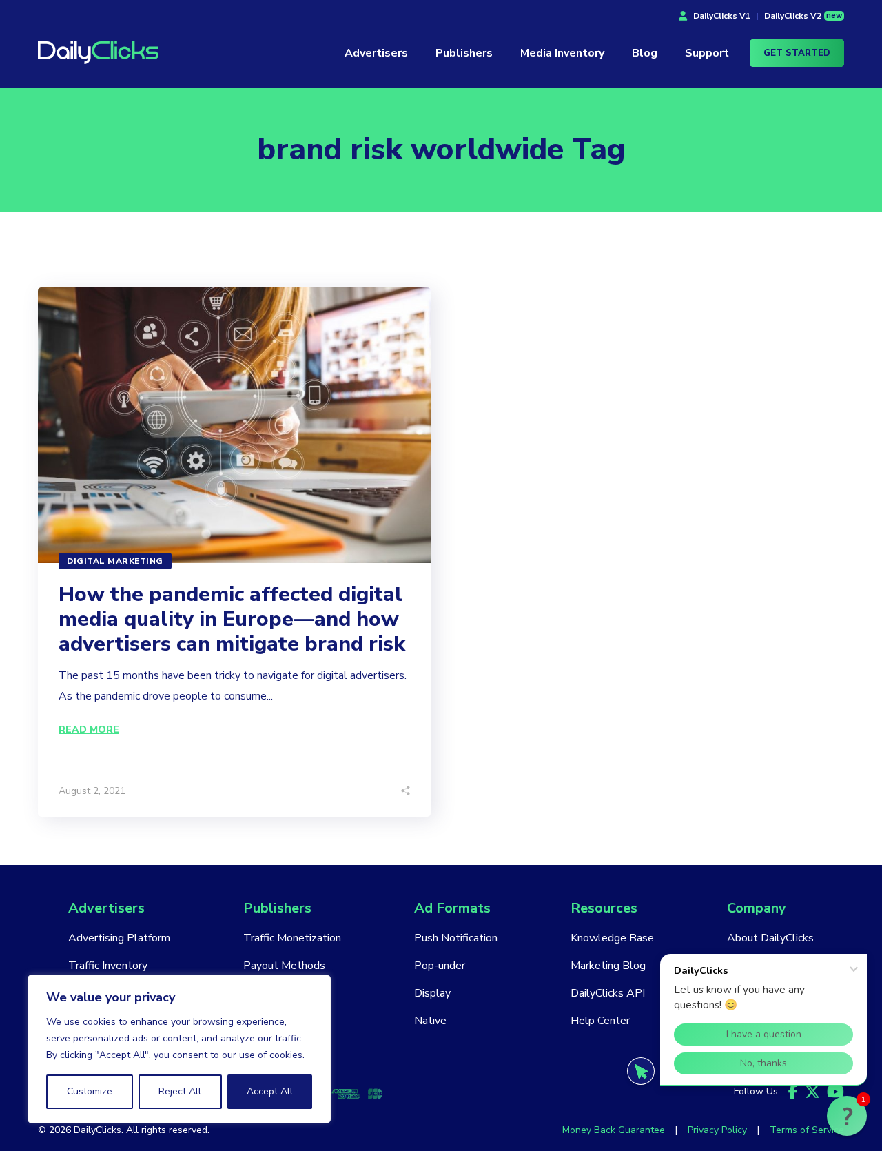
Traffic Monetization (292, 938)
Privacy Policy (717, 1130)
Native (430, 1020)
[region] (179, 1049)
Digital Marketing (115, 561)
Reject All (179, 1091)
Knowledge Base (612, 938)
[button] (847, 1116)
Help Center (600, 1020)
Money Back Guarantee (613, 1130)
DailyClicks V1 (721, 15)
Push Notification (456, 938)
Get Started (796, 53)
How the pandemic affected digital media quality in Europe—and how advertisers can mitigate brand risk (232, 619)
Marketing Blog (608, 965)
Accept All (270, 1091)
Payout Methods (284, 965)
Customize (89, 1091)
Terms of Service (807, 1130)
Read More (89, 729)
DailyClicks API (608, 993)
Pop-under (439, 965)
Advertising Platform (119, 938)
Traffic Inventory (107, 965)
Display (432, 993)
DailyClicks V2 (803, 15)
